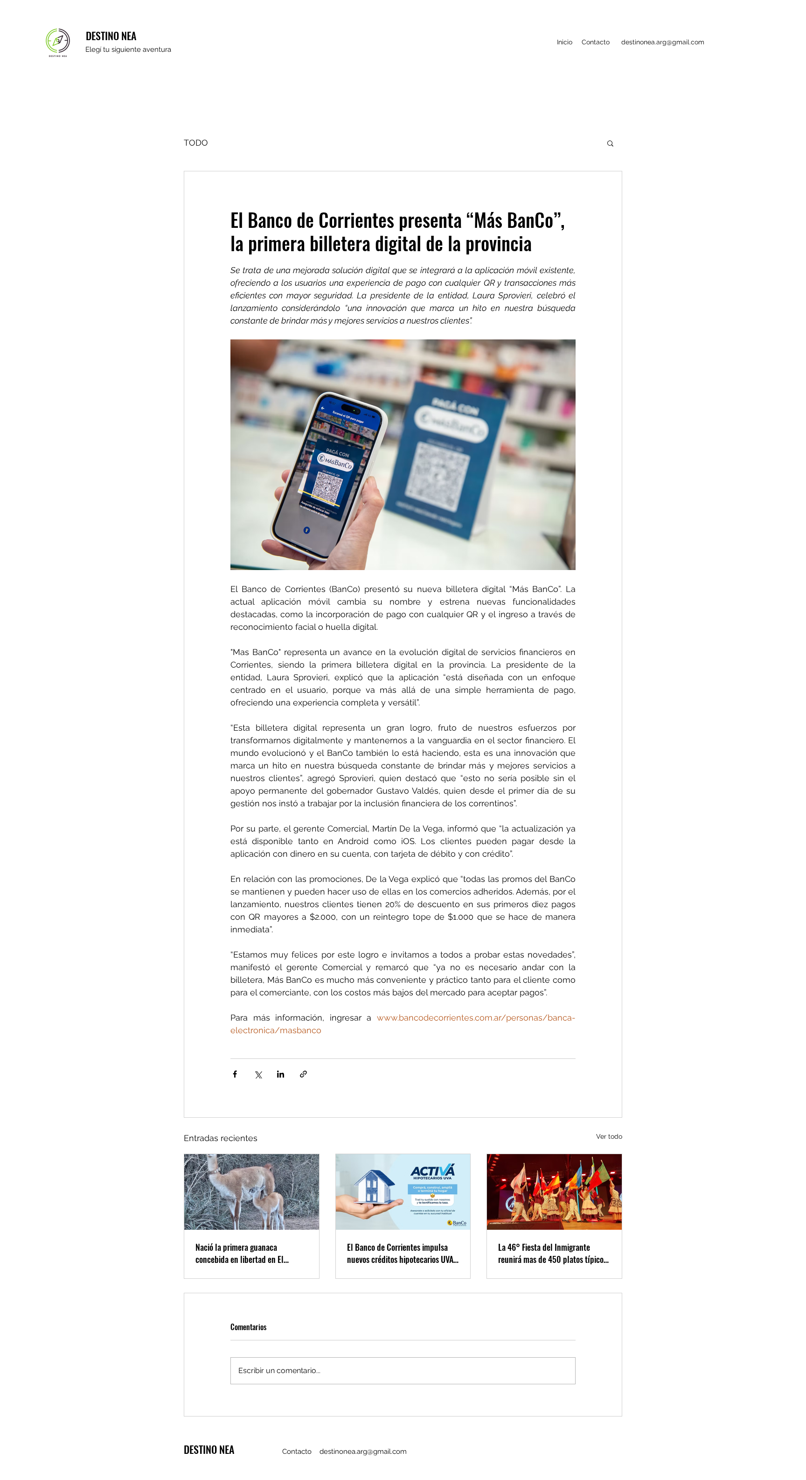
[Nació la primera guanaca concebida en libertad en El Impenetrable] (251, 1192)
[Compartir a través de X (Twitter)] (257, 1074)
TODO (196, 143)
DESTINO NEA (111, 35)
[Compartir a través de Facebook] (234, 1074)
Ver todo (609, 1136)
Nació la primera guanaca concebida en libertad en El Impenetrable (239, 1253)
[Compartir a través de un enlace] (303, 1074)
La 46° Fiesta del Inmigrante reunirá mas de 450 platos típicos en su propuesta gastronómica (552, 1253)
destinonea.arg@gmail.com (662, 42)
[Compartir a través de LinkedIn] (280, 1074)
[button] (610, 143)
